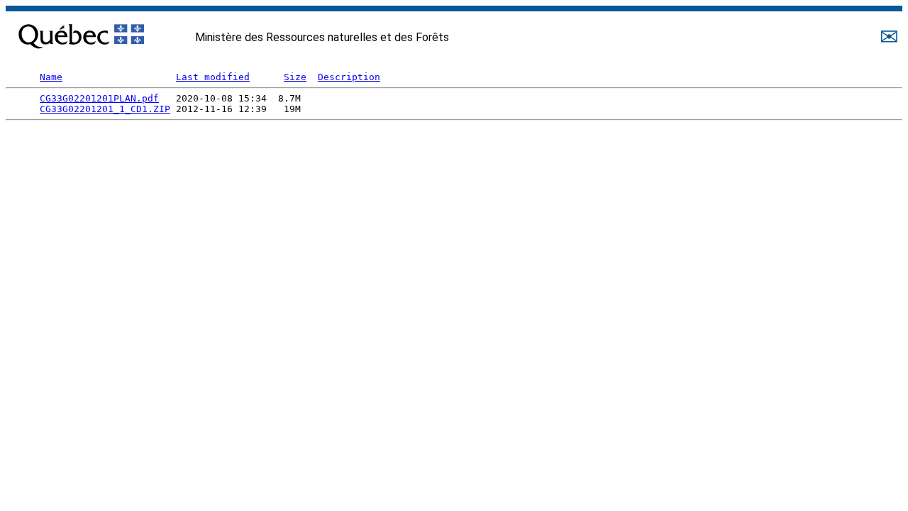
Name (51, 77)
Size (295, 77)
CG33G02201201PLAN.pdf (99, 98)
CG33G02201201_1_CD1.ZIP (105, 109)
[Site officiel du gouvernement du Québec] (81, 33)
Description (349, 77)
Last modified (213, 77)
